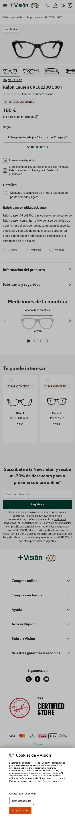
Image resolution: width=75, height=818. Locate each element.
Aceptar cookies (20, 810)
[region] (37, 783)
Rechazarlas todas (21, 800)
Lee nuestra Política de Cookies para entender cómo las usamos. (37, 780)
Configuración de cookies (22, 793)
